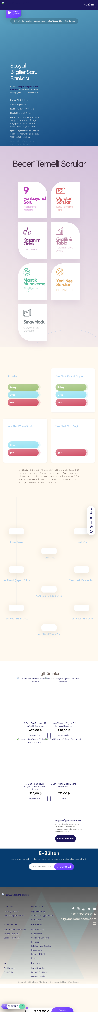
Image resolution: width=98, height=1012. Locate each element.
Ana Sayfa (20, 21)
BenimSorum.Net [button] (65, 839)
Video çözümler (11, 912)
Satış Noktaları (38, 968)
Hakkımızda (36, 950)
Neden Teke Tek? (12, 934)
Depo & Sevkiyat (39, 972)
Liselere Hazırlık (32, 21)
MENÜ (87, 5)
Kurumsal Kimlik (38, 954)
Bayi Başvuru (10, 968)
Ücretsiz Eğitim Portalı (14, 916)
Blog (33, 958)
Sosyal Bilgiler (24, 144)
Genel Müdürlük (38, 977)
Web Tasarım (74, 982)
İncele (63, 799)
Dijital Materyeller (12, 938)
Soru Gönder (37, 920)
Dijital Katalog (38, 912)
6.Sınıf (43, 21)
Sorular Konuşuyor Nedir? (15, 930)
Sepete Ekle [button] (34, 735)
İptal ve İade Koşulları (41, 946)
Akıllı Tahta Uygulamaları (42, 916)
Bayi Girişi (8, 972)
